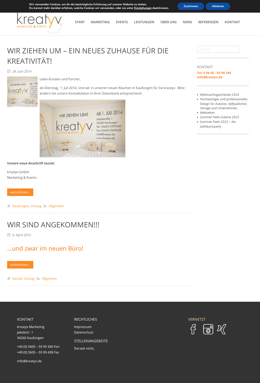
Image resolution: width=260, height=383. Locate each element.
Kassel (17, 278)
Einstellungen (143, 8)
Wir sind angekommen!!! (53, 225)
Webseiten (207, 112)
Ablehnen (218, 6)
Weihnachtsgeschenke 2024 (219, 94)
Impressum (83, 327)
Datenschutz (83, 332)
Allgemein (56, 206)
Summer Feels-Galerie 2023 (219, 117)
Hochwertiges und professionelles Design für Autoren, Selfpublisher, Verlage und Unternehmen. (223, 103)
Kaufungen (20, 206)
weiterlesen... (20, 192)
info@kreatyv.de (29, 361)
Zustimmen (191, 6)
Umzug (36, 206)
